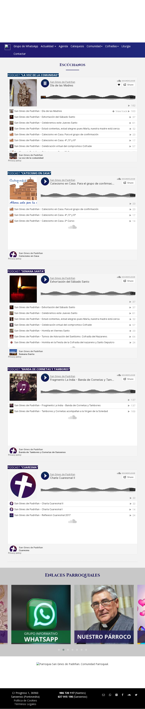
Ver (41, 600)
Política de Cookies (25, 700)
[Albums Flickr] (116, 695)
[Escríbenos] (103, 695)
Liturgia (125, 46)
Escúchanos (72, 64)
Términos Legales (25, 704)
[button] (59, 650)
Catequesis (77, 46)
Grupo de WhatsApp (26, 46)
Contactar (20, 53)
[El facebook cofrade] (122, 695)
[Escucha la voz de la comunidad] (129, 695)
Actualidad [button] (47, 46)
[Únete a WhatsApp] (110, 695)
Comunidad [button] (94, 46)
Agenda (63, 46)
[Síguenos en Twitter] (136, 695)
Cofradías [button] (111, 46)
